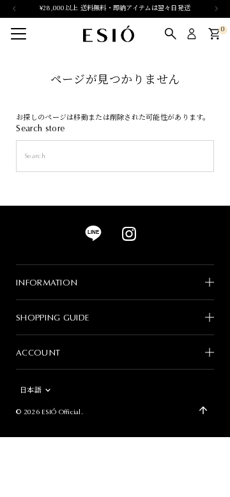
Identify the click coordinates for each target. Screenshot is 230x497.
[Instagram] (129, 239)
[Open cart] (214, 34)
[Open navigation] (18, 34)
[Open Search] (170, 34)
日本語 (31, 390)
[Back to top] (203, 410)
